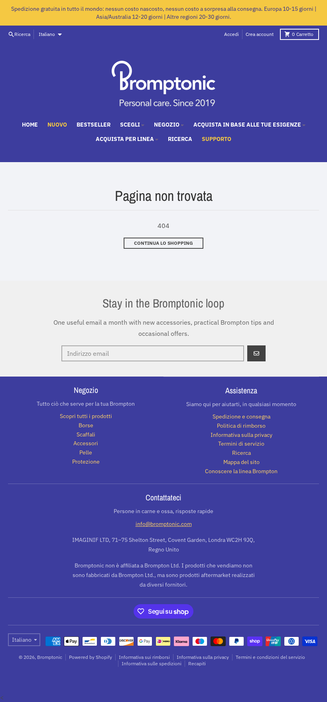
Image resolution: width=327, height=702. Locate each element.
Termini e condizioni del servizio (270, 657)
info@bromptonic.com (164, 523)
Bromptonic (49, 657)
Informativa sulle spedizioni (151, 663)
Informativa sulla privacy (203, 657)
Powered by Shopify (90, 657)
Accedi (231, 34)
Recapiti (197, 663)
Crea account (260, 34)
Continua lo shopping (163, 243)
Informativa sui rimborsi (144, 657)
